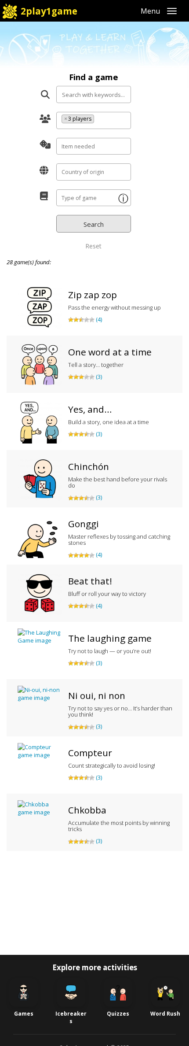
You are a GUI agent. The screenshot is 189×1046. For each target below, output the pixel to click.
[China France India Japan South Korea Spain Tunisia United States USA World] (93, 171)
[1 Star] (70, 319)
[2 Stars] (76, 319)
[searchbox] (98, 120)
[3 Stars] (81, 319)
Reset (93, 246)
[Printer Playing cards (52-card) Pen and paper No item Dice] (93, 146)
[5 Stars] (91, 319)
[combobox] (93, 120)
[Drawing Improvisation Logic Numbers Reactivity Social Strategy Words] (93, 197)
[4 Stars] (86, 319)
